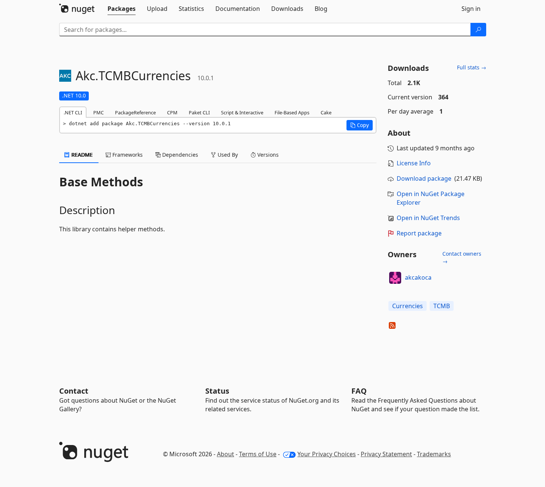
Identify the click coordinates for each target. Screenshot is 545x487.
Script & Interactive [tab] (242, 112)
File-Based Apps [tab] (292, 112)
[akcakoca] (395, 278)
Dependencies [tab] (179, 154)
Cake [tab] (326, 112)
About (225, 454)
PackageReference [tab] (135, 112)
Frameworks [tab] (127, 154)
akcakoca (418, 277)
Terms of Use (257, 454)
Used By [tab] (227, 154)
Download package (424, 178)
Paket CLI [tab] (199, 112)
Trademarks (434, 454)
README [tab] (81, 154)
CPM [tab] (172, 112)
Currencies (407, 306)
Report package (419, 233)
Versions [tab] (267, 154)
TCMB (441, 306)
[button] (359, 125)
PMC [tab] (98, 112)
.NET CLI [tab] (73, 112)
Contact (73, 391)
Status (217, 391)
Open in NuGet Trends (428, 218)
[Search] (478, 29)
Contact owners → (461, 257)
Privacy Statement (386, 454)
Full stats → (471, 67)
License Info (414, 163)
